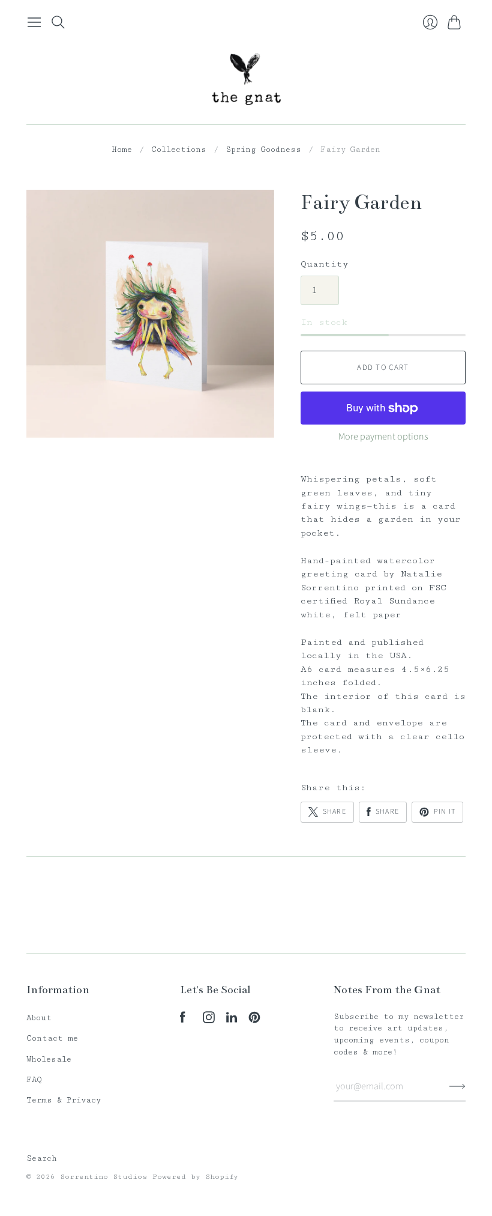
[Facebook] (182, 1020)
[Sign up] (457, 1086)
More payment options (383, 436)
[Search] (58, 22)
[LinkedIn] (232, 1020)
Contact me (52, 1038)
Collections (178, 149)
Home (122, 149)
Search (41, 1158)
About (39, 1018)
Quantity (325, 264)
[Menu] (34, 22)
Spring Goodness (263, 149)
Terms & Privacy (63, 1100)
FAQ (34, 1079)
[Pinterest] (254, 1020)
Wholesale (48, 1059)
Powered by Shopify (195, 1176)
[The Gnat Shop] (246, 79)
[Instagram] (209, 1020)
